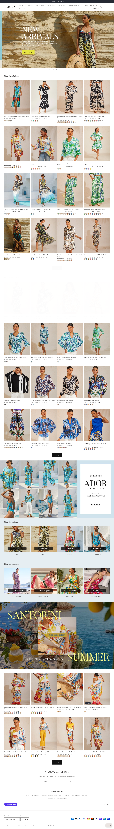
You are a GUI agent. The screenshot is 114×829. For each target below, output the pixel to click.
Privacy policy (33, 825)
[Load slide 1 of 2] (53, 69)
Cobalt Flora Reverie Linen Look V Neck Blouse (43, 400)
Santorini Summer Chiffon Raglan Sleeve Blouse (16, 751)
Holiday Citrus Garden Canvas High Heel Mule (69, 707)
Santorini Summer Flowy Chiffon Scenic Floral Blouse (42, 163)
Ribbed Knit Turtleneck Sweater (12, 400)
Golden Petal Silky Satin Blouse (65, 400)
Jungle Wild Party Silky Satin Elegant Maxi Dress (16, 116)
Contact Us (44, 795)
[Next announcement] (109, 1)
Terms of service (41, 825)
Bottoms (42, 554)
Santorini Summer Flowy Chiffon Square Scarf (95, 707)
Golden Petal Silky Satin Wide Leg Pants (94, 116)
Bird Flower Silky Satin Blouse (91, 400)
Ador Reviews (35, 795)
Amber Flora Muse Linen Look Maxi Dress (94, 316)
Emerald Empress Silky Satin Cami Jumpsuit (15, 254)
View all (57, 268)
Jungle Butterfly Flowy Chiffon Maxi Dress (41, 254)
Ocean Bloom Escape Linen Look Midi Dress (42, 357)
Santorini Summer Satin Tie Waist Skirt (67, 751)
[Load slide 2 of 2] (56, 69)
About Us (27, 795)
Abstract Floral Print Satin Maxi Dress (40, 116)
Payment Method (52, 795)
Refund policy (25, 825)
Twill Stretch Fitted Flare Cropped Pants (41, 751)
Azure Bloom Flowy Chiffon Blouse (40, 443)
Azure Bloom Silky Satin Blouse (65, 443)
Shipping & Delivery (64, 795)
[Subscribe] (70, 781)
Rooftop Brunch (69, 596)
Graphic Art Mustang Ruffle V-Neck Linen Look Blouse (69, 163)
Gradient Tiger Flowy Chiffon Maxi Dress (41, 209)
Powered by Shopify (15, 825)
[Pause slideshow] (64, 70)
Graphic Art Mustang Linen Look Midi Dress (95, 357)
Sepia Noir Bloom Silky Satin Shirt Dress (41, 316)
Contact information (60, 825)
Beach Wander (16, 596)
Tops (16, 554)
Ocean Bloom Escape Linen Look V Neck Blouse (16, 357)
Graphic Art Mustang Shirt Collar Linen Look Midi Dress (96, 163)
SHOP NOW (57, 489)
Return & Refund (75, 795)
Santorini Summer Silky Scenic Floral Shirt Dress (16, 163)
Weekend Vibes (96, 596)
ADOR (9, 825)
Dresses (69, 554)
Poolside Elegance (43, 596)
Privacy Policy (51, 798)
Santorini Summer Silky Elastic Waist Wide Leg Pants (42, 708)
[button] (31, 5)
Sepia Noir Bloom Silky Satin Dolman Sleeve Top (16, 316)
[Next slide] (60, 70)
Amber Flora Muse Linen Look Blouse (66, 316)
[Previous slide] (49, 70)
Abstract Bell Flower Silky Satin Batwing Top (68, 209)
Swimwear (95, 554)
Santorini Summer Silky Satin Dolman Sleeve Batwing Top (15, 708)
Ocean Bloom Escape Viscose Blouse (66, 357)
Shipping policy (50, 825)
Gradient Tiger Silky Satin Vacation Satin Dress (16, 209)
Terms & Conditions (61, 798)
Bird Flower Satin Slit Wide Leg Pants (13, 443)
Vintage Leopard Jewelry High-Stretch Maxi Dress (96, 254)
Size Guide (84, 795)
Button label (57, 39)
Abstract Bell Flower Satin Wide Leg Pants (94, 209)
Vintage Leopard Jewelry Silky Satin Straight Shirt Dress (70, 255)
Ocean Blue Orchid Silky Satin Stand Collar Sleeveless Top (95, 444)
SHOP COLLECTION (57, 635)
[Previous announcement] (5, 1)
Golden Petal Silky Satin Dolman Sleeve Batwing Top (69, 117)
